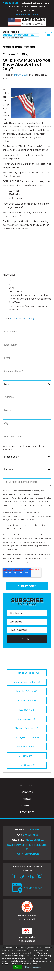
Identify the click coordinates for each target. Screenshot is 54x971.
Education (15, 318)
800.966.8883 (35, 839)
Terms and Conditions (27, 14)
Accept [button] (18, 967)
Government (27, 756)
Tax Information (27, 853)
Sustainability (27, 719)
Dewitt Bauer (21, 75)
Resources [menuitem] (27, 812)
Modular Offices (27, 691)
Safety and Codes (27, 746)
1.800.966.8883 (10, 3)
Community (28, 318)
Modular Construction (27, 682)
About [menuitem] (27, 798)
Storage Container (27, 737)
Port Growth (27, 765)
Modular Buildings (27, 672)
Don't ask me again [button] (33, 967)
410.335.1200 (32, 829)
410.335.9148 (30, 834)
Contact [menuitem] (27, 805)
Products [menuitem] (27, 785)
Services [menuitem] (27, 792)
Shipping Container (27, 728)
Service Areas (33, 888)
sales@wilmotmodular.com (35, 3)
